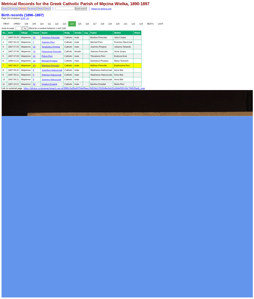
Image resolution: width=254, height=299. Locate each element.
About (47, 9)
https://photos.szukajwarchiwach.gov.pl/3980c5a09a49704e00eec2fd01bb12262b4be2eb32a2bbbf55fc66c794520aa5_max (84, 88)
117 (95, 24)
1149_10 (25, 18)
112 (57, 24)
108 (26, 24)
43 (34, 65)
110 (42, 24)
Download (32, 9)
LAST (160, 24)
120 (118, 24)
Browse (23, 9)
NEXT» (150, 24)
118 (102, 24)
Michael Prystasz (50, 61)
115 (79, 24)
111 (49, 24)
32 (34, 47)
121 (125, 24)
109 (34, 24)
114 (72, 24)
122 (133, 24)
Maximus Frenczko (50, 65)
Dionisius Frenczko (51, 37)
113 (64, 24)
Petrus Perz (47, 56)
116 (87, 24)
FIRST (6, 24)
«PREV (16, 24)
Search (5, 9)
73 (34, 51)
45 (34, 37)
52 (34, 84)
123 (141, 24)
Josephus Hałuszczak (52, 70)
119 (110, 24)
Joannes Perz (48, 42)
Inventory (14, 9)
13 (34, 61)
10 (34, 56)
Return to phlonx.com (101, 9)
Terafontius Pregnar (51, 47)
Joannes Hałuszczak (51, 79)
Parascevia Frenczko (51, 51)
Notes (40, 9)
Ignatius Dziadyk (49, 84)
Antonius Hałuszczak (51, 75)
